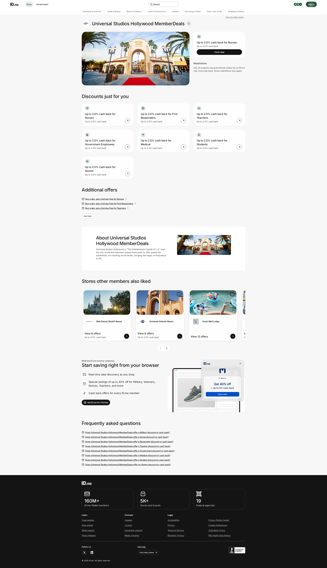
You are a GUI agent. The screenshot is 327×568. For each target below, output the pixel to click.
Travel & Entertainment (157, 11)
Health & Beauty (113, 11)
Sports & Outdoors (133, 11)
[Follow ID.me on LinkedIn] (92, 552)
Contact (128, 525)
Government (42, 4)
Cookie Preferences (217, 525)
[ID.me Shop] (16, 4)
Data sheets (87, 525)
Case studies (88, 520)
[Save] (126, 294)
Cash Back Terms (216, 530)
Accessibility (174, 520)
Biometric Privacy (176, 535)
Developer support (133, 530)
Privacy (171, 525)
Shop (29, 4)
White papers (88, 530)
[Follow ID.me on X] (84, 552)
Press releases (89, 535)
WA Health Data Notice (219, 535)
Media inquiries (132, 535)
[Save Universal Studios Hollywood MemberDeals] (188, 23)
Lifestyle (175, 11)
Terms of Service (176, 530)
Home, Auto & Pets (214, 11)
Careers (128, 520)
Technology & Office (193, 11)
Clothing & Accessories (92, 11)
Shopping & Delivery (236, 11)
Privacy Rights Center (218, 520)
